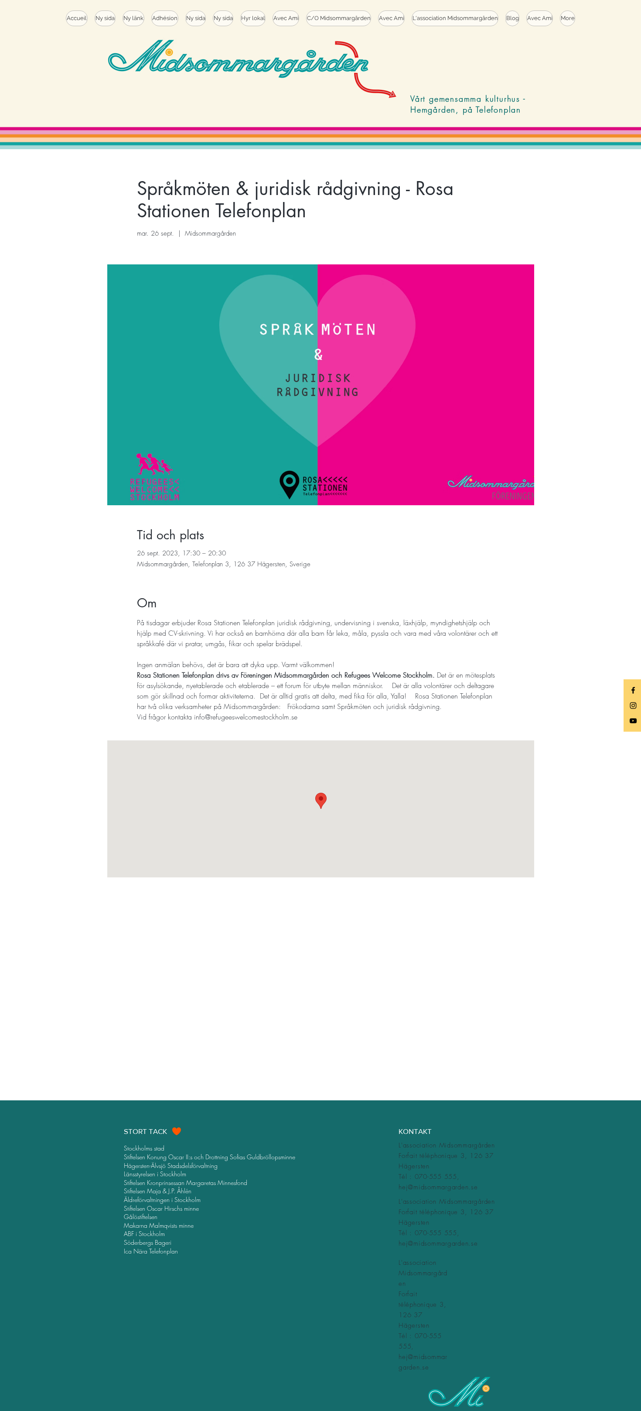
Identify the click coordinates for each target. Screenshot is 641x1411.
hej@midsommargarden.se (438, 1187)
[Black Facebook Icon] (633, 690)
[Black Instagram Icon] (633, 705)
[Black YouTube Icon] (633, 720)
